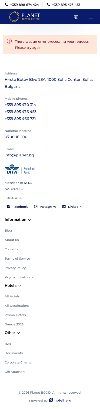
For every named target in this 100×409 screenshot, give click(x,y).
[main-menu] (90, 16)
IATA (28, 183)
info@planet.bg (19, 155)
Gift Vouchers (15, 372)
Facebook (20, 206)
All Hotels (12, 296)
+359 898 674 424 (24, 5)
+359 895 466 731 (20, 118)
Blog (8, 230)
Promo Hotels (15, 315)
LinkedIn (75, 206)
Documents (14, 353)
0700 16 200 (16, 137)
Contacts (11, 249)
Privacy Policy (15, 268)
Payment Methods (19, 277)
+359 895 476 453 (66, 5)
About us (12, 240)
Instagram (48, 206)
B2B (8, 344)
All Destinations (17, 305)
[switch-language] (76, 17)
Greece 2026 (14, 324)
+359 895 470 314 (20, 104)
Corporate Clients (18, 362)
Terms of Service (17, 258)
